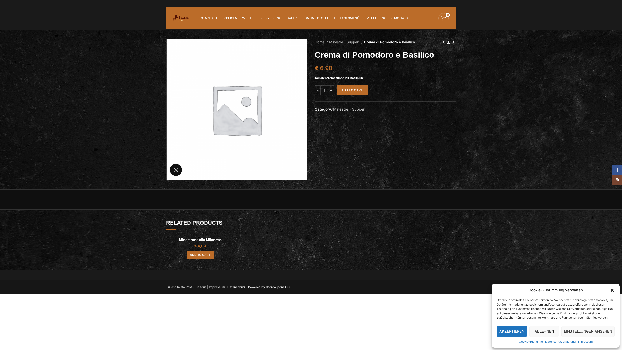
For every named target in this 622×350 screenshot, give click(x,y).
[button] (612, 290)
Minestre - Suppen (344, 42)
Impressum (585, 341)
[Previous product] (443, 42)
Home (320, 42)
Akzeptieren (511, 331)
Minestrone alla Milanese (200, 240)
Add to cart (352, 90)
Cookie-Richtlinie (531, 341)
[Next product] (453, 42)
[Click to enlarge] (176, 170)
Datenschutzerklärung (560, 341)
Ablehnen (544, 331)
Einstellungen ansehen (588, 331)
